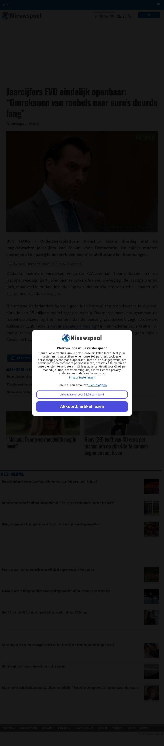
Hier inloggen (97, 385)
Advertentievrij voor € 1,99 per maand (82, 394)
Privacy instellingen (82, 377)
